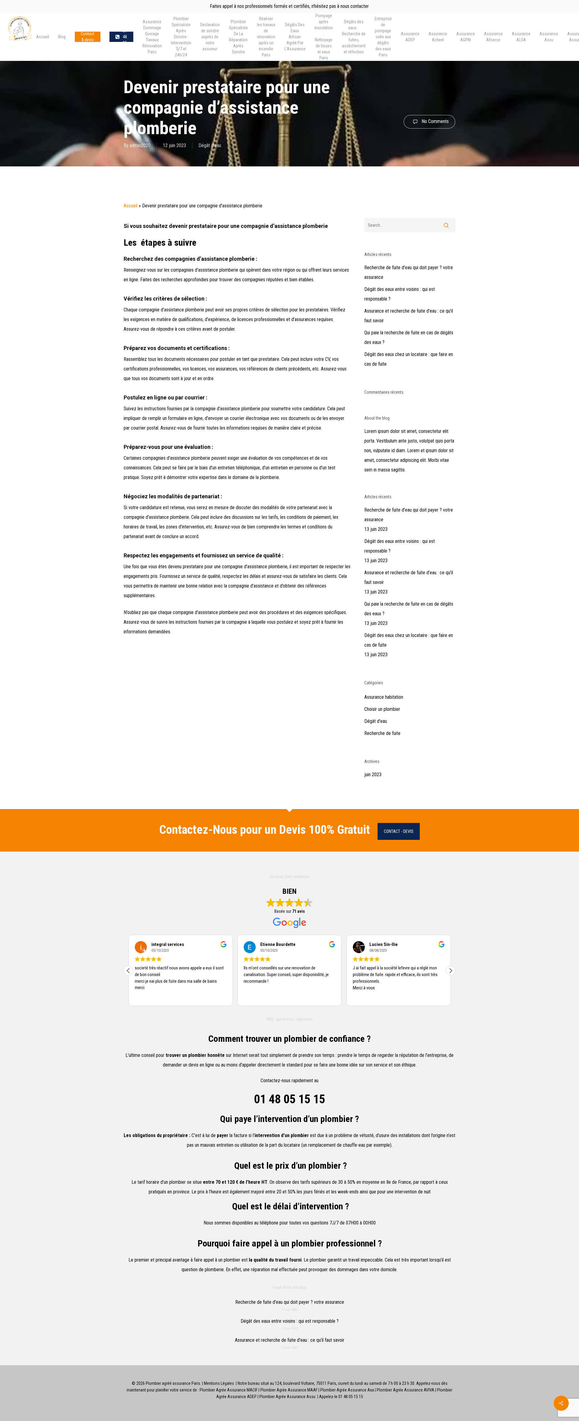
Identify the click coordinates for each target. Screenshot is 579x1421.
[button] (450, 970)
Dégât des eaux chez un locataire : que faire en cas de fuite (408, 359)
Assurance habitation (383, 697)
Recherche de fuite (382, 733)
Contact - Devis (398, 831)
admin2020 (140, 145)
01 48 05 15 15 (289, 1099)
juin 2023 (372, 774)
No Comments (434, 121)
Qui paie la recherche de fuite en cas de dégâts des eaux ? (408, 337)
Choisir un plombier (382, 709)
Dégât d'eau (209, 145)
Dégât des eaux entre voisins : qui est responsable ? (399, 294)
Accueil (131, 206)
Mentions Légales (219, 1383)
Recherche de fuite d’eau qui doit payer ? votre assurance (408, 272)
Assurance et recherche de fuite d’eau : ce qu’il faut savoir (408, 315)
